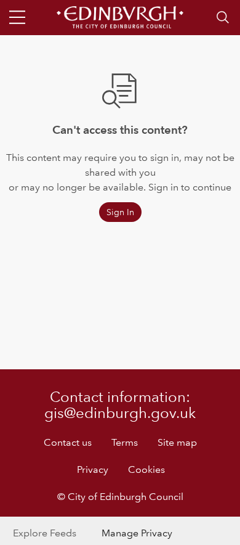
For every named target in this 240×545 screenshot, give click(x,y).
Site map (177, 442)
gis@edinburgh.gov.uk (120, 413)
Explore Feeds (44, 533)
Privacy (92, 469)
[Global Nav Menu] (17, 17)
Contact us (68, 442)
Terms (124, 442)
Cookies (146, 469)
